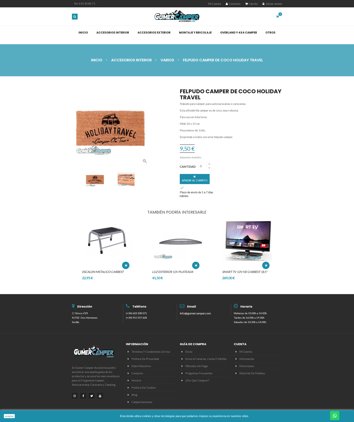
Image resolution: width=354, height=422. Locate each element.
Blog (134, 394)
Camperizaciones (141, 402)
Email (191, 306)
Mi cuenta (245, 351)
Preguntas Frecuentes (199, 373)
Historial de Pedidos (252, 373)
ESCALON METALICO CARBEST (103, 271)
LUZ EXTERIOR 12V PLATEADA (172, 271)
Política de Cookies (143, 387)
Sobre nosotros (141, 366)
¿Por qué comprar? (197, 380)
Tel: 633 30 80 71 (84, 3)
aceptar (9, 416)
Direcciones (246, 366)
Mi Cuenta (214, 3)
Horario (246, 306)
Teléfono (139, 306)
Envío (188, 351)
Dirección (84, 306)
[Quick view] (125, 254)
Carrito (253, 3)
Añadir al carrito (195, 180)
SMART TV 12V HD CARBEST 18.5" (244, 271)
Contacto (234, 3)
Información (246, 358)
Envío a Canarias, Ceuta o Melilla (205, 358)
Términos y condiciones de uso (150, 351)
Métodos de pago (196, 366)
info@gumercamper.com (195, 313)
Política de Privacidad (145, 358)
